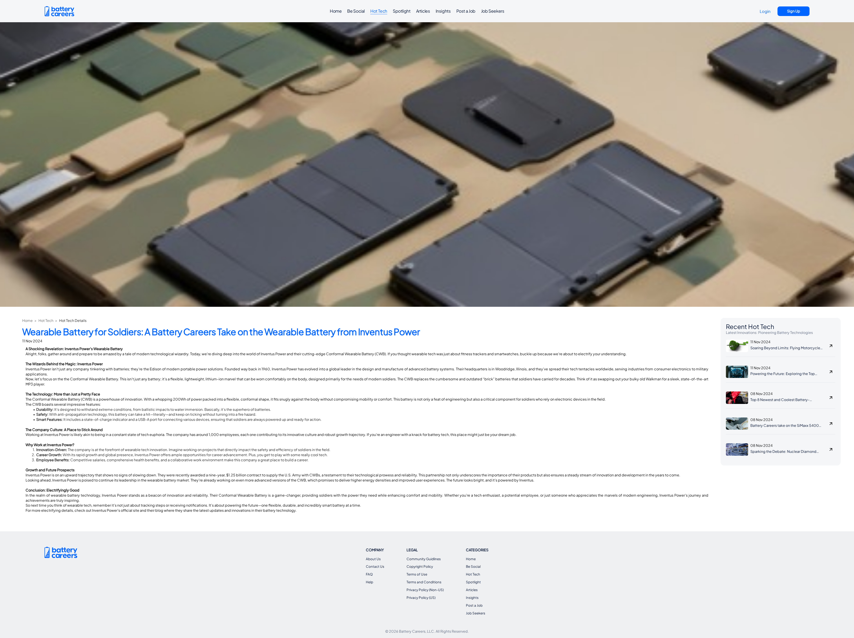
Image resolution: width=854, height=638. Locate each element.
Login (765, 11)
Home (27, 320)
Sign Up (793, 11)
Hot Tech (45, 320)
